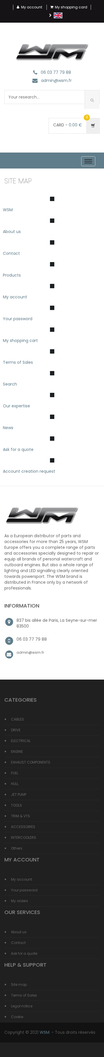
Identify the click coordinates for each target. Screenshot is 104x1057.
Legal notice (21, 1006)
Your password (17, 319)
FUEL (14, 773)
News (8, 428)
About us (12, 231)
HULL (14, 783)
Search (10, 384)
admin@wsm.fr (56, 81)
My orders (19, 900)
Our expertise (16, 406)
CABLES (17, 719)
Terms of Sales (18, 362)
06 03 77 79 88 (56, 73)
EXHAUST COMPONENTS (30, 762)
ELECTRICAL (21, 740)
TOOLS (16, 805)
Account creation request (29, 471)
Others (16, 848)
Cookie (17, 1016)
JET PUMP (18, 794)
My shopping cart (20, 340)
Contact (11, 253)
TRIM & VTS (20, 816)
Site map (19, 984)
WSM (8, 210)
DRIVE (16, 730)
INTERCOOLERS (23, 837)
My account (31, 7)
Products (12, 275)
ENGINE (17, 751)
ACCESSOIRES (23, 826)
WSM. (45, 1032)
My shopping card (71, 7)
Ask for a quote (18, 449)
